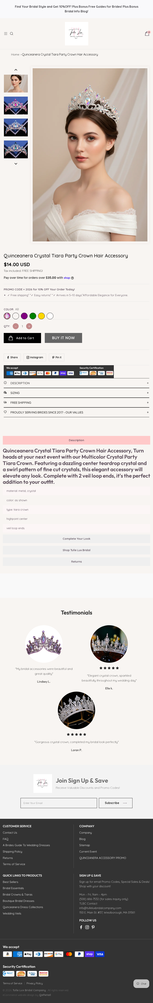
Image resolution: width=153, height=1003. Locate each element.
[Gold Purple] (24, 316)
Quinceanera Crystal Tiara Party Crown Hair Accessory (60, 54)
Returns (76, 561)
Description (76, 440)
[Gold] (41, 316)
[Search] (14, 33)
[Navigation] (7, 33)
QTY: (7, 326)
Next (16, 164)
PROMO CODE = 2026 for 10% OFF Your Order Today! (39, 289)
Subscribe (112, 803)
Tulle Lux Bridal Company (29, 990)
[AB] (7, 316)
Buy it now (63, 338)
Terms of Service (12, 983)
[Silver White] (50, 316)
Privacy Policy (34, 983)
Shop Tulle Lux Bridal (76, 550)
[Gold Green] (32, 316)
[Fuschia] (15, 316)
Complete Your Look (76, 538)
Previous (16, 70)
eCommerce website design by (21, 995)
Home (15, 54)
